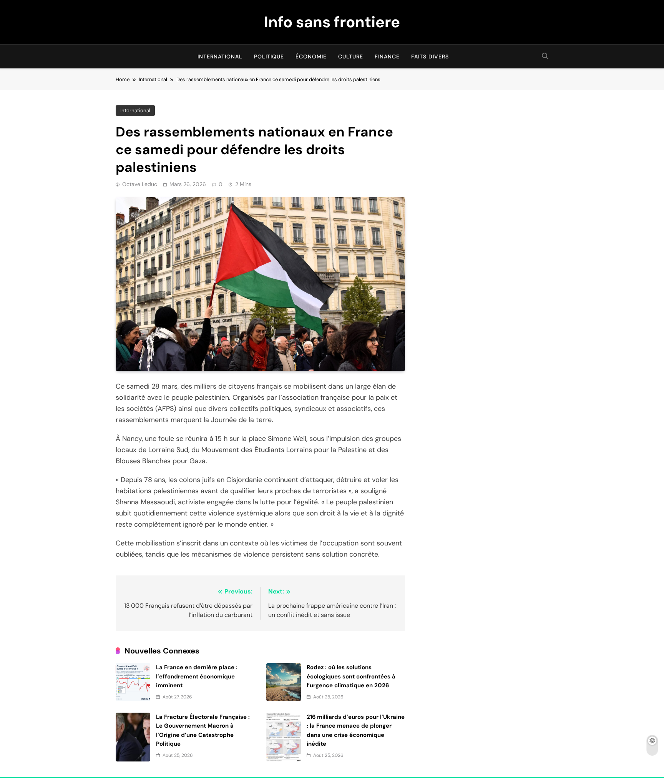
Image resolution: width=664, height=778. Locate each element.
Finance (387, 56)
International (220, 56)
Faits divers (430, 56)
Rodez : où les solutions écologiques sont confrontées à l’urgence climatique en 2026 (351, 676)
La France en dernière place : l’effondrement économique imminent (196, 676)
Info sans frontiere (332, 22)
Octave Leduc (139, 184)
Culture (350, 56)
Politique (269, 56)
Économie (311, 56)
